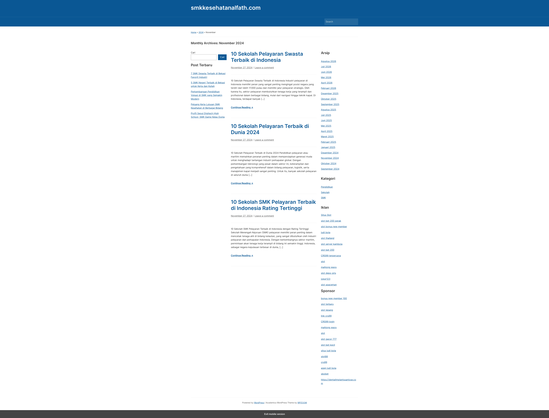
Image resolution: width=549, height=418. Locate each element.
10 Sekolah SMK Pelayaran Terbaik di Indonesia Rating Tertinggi (273, 205)
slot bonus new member (334, 226)
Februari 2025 (328, 142)
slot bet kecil (328, 344)
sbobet (325, 373)
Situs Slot (326, 215)
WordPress (259, 402)
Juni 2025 (326, 120)
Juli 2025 (326, 115)
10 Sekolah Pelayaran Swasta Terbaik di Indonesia (267, 57)
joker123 (325, 278)
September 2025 (330, 104)
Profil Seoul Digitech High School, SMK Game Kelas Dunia (208, 115)
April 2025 (326, 131)
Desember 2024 (329, 152)
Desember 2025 (329, 93)
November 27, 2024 (241, 67)
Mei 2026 (326, 77)
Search (354, 22)
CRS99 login (327, 321)
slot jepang (327, 310)
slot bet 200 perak (331, 220)
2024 (201, 32)
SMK (323, 197)
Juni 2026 (326, 72)
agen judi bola (328, 368)
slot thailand (327, 238)
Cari (193, 52)
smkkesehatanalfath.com (226, 7)
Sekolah (325, 192)
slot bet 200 (327, 249)
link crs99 (326, 315)
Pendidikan (327, 186)
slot (323, 261)
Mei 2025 (326, 125)
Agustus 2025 (328, 109)
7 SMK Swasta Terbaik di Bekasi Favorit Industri (208, 75)
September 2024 (330, 168)
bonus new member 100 (334, 298)
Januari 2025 (328, 147)
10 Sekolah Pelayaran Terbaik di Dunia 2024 (270, 129)
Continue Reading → (242, 107)
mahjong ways (329, 267)
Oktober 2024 (328, 163)
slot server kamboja (331, 244)
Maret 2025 (327, 136)
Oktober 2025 (328, 98)
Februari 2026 (328, 88)
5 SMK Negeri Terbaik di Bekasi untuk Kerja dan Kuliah (208, 84)
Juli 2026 (326, 66)
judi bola (325, 232)
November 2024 (330, 158)
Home (193, 32)
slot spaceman (329, 284)
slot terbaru (327, 304)
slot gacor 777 (329, 339)
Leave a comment (264, 67)
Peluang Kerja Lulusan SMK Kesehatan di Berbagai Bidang (207, 106)
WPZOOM (302, 402)
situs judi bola (328, 350)
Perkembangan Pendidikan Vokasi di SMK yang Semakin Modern (206, 95)
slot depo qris (328, 273)
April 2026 (326, 82)
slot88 (324, 356)
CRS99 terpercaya (331, 255)
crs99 (324, 362)
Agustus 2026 (328, 61)
